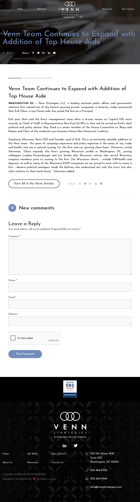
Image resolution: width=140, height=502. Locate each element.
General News (15, 78)
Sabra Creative (48, 479)
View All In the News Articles (34, 183)
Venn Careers (128, 9)
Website (13, 314)
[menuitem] (18, 9)
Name (12, 280)
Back (9, 53)
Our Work (32, 454)
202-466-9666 (98, 478)
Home (20, 9)
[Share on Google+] (43, 53)
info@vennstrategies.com (106, 487)
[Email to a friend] (54, 53)
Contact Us (68, 17)
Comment (14, 236)
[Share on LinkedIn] (49, 53)
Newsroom (107, 9)
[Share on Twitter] (38, 53)
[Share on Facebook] (33, 53)
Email (12, 297)
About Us (41, 9)
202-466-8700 (98, 470)
